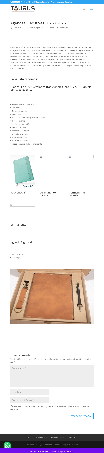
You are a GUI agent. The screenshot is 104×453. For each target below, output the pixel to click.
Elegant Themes (45, 445)
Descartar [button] (70, 451)
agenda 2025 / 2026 (18, 27)
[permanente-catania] (81, 189)
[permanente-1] (22, 222)
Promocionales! (41, 437)
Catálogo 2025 (57, 437)
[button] (7, 445)
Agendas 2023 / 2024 (45, 27)
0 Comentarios (62, 27)
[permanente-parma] (52, 189)
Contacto (71, 437)
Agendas (31, 27)
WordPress (73, 445)
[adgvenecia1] (22, 189)
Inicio (29, 437)
